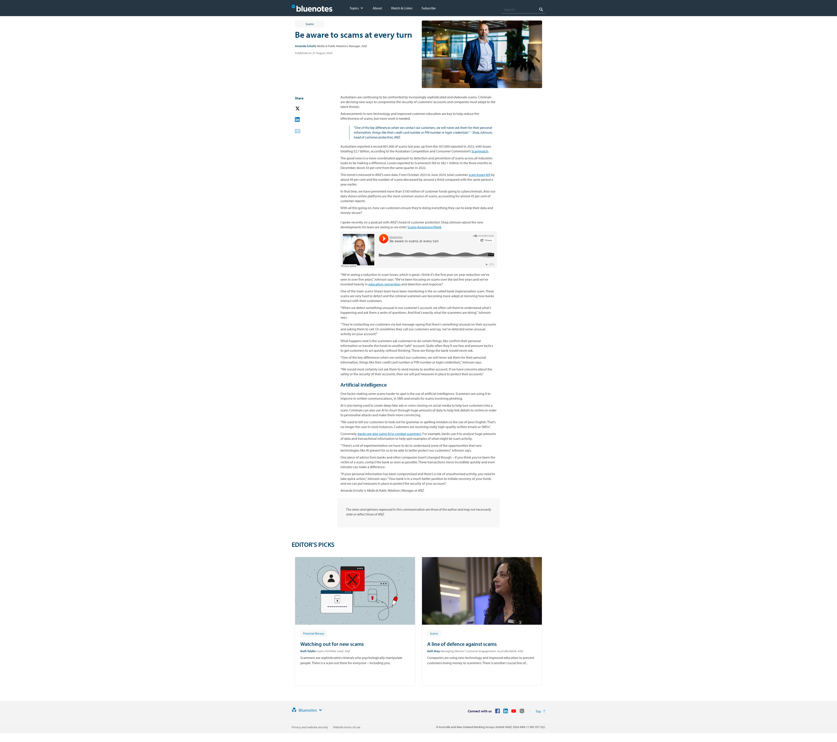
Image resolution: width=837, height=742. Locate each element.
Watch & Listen (401, 8)
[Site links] (320, 710)
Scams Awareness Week (424, 227)
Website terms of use (346, 727)
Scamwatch (479, 151)
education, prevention (384, 284)
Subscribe (429, 8)
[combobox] (523, 9)
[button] (303, 109)
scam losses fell (479, 174)
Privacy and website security (310, 727)
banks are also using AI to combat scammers (389, 434)
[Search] (541, 9)
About (377, 8)
